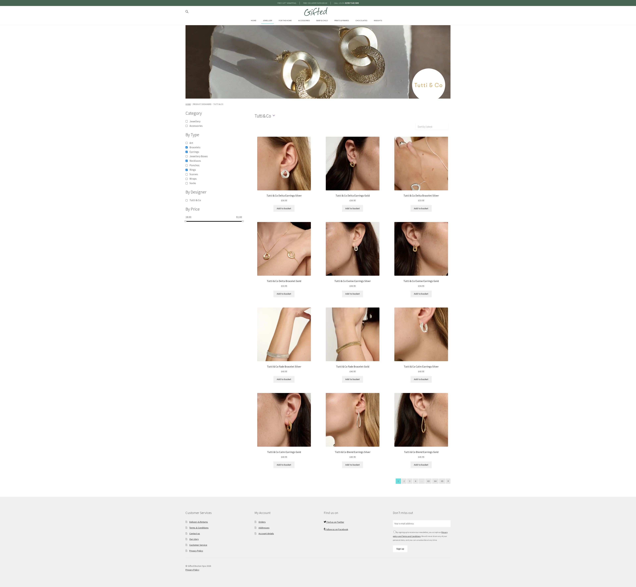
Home (253, 20)
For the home (285, 20)
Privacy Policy (196, 550)
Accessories (304, 20)
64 (435, 481)
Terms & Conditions (199, 527)
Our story (194, 539)
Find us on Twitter (335, 522)
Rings (192, 169)
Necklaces (195, 160)
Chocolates (361, 20)
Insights (378, 20)
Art (191, 142)
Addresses (264, 527)
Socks (192, 183)
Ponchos (194, 165)
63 (428, 481)
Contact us (194, 533)
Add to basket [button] (284, 208)
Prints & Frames (341, 20)
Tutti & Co (195, 200)
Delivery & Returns (198, 521)
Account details (266, 533)
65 (442, 481)
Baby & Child (322, 20)
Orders (262, 521)
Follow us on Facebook (336, 529)
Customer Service (198, 544)
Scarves (193, 174)
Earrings (194, 151)
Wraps (193, 178)
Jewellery (267, 20)
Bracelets (194, 147)
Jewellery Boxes (198, 156)
